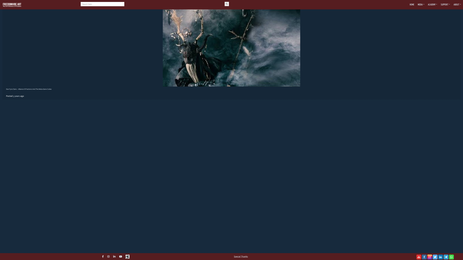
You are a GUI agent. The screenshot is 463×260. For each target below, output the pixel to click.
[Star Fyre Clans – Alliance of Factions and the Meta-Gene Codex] (231, 47)
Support (444, 4)
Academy (432, 4)
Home (412, 4)
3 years (16, 96)
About (456, 4)
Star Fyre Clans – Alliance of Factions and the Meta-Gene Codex (29, 89)
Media (420, 4)
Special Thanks (241, 256)
